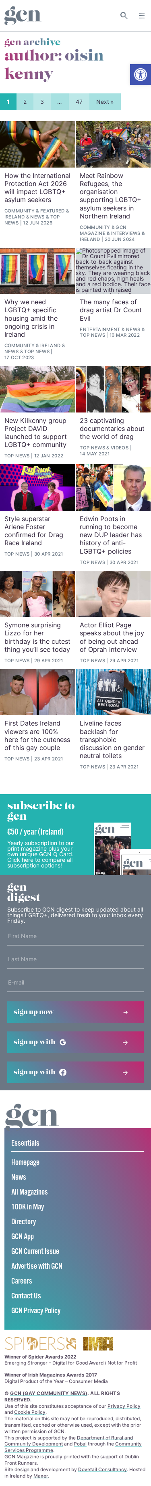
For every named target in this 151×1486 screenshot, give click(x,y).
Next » (105, 101)
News (37, 217)
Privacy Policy (124, 1406)
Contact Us (26, 1296)
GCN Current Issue (35, 1252)
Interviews (125, 233)
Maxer (40, 1476)
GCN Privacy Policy (35, 1311)
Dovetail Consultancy (102, 1469)
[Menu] (141, 15)
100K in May (27, 1207)
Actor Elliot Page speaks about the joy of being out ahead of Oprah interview (112, 637)
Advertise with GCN (36, 1267)
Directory (23, 1222)
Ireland (14, 217)
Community (19, 211)
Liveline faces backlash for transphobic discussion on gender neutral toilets (112, 739)
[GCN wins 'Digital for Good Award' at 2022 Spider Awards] (40, 1344)
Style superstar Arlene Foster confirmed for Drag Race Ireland (33, 531)
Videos (119, 448)
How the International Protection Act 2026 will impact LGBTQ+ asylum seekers (37, 188)
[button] (140, 74)
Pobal (80, 1444)
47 (79, 101)
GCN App (22, 1237)
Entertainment (100, 329)
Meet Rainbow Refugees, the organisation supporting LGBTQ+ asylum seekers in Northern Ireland (110, 196)
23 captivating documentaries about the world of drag (112, 428)
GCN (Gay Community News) (48, 1393)
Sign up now (34, 1012)
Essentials (25, 1143)
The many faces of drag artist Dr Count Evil (111, 310)
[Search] (124, 15)
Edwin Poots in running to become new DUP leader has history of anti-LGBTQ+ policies (111, 535)
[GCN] (32, 1125)
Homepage (25, 1163)
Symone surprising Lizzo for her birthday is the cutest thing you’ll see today (37, 637)
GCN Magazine (103, 230)
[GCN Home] (22, 16)
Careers (21, 1281)
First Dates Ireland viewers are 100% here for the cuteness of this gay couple (37, 735)
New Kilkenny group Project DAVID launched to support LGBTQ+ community (35, 432)
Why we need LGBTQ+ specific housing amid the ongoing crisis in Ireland (31, 318)
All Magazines (29, 1192)
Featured (52, 211)
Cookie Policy (30, 1412)
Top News (37, 351)
